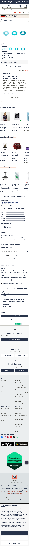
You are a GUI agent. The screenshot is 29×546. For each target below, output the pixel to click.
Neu (12, 12)
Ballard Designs (7, 499)
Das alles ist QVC (19, 410)
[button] (3, 6)
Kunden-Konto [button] (7, 355)
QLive (2, 389)
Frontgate (13, 499)
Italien (18, 482)
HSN (2, 499)
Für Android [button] (21, 370)
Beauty (5, 20)
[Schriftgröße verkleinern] (27, 70)
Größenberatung (19, 385)
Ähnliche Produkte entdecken (15, 66)
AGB (2, 491)
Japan (21, 482)
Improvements (3, 500)
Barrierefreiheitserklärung (21, 415)
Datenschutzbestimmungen (13, 491)
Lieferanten (3, 393)
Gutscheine (3, 413)
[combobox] (13, 10)
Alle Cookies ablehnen (14, 538)
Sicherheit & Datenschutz (21, 394)
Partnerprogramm (5, 417)
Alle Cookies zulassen (14, 533)
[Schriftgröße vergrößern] (25, 70)
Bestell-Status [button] (21, 355)
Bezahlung (17, 389)
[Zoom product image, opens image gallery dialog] (2, 44)
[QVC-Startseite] (1, 20)
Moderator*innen (19, 424)
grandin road (23, 499)
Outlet (16, 431)
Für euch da (3, 420)
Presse (2, 391)
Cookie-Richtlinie (9, 528)
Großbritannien (12, 482)
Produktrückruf (4, 396)
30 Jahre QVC (18, 12)
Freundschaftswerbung (6, 415)
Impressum (19, 493)
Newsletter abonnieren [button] (14, 339)
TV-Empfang (18, 426)
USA (8, 482)
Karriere (17, 421)
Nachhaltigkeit (18, 413)
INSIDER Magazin (5, 408)
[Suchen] (26, 10)
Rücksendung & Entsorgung (21, 392)
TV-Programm (4, 410)
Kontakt (2, 382)
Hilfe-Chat (3, 380)
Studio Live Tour (19, 429)
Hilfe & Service (18, 399)
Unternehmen (18, 408)
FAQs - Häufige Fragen (20, 396)
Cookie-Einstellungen (14, 543)
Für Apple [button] (7, 370)
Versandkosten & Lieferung (21, 387)
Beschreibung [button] (6, 73)
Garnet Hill (18, 499)
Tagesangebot (5, 12)
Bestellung (17, 380)
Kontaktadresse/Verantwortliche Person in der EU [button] (14, 101)
